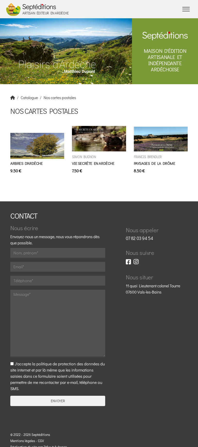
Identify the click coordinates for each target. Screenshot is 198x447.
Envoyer (58, 401)
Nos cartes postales (60, 97)
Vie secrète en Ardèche (93, 163)
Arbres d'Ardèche (26, 163)
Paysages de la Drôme (154, 163)
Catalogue (29, 97)
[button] (76, 138)
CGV (41, 441)
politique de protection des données (67, 363)
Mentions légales (22, 441)
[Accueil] (12, 97)
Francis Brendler (148, 157)
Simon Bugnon (84, 157)
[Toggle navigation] (186, 9)
